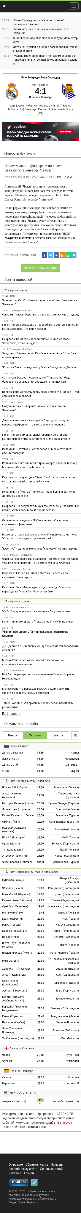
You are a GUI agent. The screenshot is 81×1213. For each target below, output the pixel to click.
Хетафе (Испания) (67, 1022)
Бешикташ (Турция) (67, 815)
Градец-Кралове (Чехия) (17, 952)
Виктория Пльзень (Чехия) (18, 803)
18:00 (40, 880)
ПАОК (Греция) (70, 918)
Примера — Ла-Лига (21, 310)
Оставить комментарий (40, 268)
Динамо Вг (72, 764)
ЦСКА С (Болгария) (13, 837)
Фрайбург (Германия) (15, 906)
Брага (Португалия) (67, 990)
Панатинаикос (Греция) (64, 952)
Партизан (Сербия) (13, 1022)
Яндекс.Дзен (17, 1202)
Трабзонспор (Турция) (65, 862)
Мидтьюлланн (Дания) (65, 1016)
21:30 (40, 855)
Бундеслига (16, 402)
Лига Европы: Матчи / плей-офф (30, 781)
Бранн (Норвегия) (13, 918)
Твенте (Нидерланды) (65, 900)
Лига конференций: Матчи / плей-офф (34, 871)
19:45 (40, 906)
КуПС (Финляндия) (13, 880)
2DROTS (7, 771)
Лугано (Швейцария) (66, 894)
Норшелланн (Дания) (66, 982)
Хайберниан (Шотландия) (18, 1038)
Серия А (14, 544)
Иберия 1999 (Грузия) (15, 787)
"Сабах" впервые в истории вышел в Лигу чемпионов (36, 611)
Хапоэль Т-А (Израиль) (16, 968)
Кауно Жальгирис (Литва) (18, 815)
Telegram (32, 1202)
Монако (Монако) (13, 912)
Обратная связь (36, 1164)
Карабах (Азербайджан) (17, 900)
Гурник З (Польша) (68, 912)
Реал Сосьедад (50, 77)
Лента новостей (18, 280)
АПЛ (58, 176)
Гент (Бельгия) (70, 1038)
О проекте (16, 1164)
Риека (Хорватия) (13, 1016)
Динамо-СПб (10, 764)
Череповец (72, 758)
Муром (75, 771)
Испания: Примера (40, 97)
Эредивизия (17, 670)
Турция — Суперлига (21, 554)
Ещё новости (11, 713)
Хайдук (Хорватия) (67, 924)
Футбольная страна (42, 1191)
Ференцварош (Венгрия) (17, 862)
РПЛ (12, 320)
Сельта (6, 1077)
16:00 (40, 758)
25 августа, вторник (17, 601)
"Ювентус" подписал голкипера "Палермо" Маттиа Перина (39, 548)
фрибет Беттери (57, 1122)
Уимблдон (72, 1061)
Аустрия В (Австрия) (14, 990)
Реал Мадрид (29, 77)
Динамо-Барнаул (12, 752)
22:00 (40, 1022)
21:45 (40, 1016)
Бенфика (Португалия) (65, 843)
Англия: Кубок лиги (22, 1048)
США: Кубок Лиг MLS (23, 1093)
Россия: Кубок (19, 746)
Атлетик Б (73, 1083)
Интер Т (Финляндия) (66, 930)
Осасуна (73, 1077)
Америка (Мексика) (14, 1101)
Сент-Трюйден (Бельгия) (64, 821)
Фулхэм (7, 1061)
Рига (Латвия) (10, 960)
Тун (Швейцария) (12, 849)
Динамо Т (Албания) (66, 936)
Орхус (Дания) (11, 843)
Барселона (9, 1083)
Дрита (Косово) (69, 944)
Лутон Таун (72, 1054)
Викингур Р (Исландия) (65, 1008)
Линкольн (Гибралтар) (65, 1030)
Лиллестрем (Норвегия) (16, 809)
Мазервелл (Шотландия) (63, 906)
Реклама (15, 1173)
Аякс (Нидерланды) (14, 974)
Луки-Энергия (10, 758)
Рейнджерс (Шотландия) (63, 888)
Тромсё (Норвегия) (67, 998)
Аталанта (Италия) (67, 968)
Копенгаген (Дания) (14, 930)
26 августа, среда (15, 290)
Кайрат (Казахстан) (67, 855)
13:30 (40, 752)
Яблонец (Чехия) (12, 888)
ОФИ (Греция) (70, 837)
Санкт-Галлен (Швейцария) (10, 982)
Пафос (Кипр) (10, 936)
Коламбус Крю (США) (65, 1101)
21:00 (40, 837)
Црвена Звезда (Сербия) (63, 803)
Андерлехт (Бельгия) (15, 855)
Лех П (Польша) (69, 849)
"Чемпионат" (28, 255)
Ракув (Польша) (11, 924)
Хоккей (29, 1173)
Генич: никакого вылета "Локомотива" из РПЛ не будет (37, 621)
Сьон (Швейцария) (67, 974)
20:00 (40, 803)
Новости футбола (19, 153)
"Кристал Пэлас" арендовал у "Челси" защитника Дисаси (39, 367)
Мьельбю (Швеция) (67, 829)
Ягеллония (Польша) (66, 787)
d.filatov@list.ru (47, 1198)
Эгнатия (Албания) (67, 809)
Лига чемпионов (19, 607)
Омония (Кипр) (11, 821)
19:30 (40, 764)
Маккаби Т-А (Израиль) (16, 894)
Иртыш (75, 752)
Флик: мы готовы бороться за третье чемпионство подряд (40, 314)
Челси (69, 176)
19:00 (40, 787)
